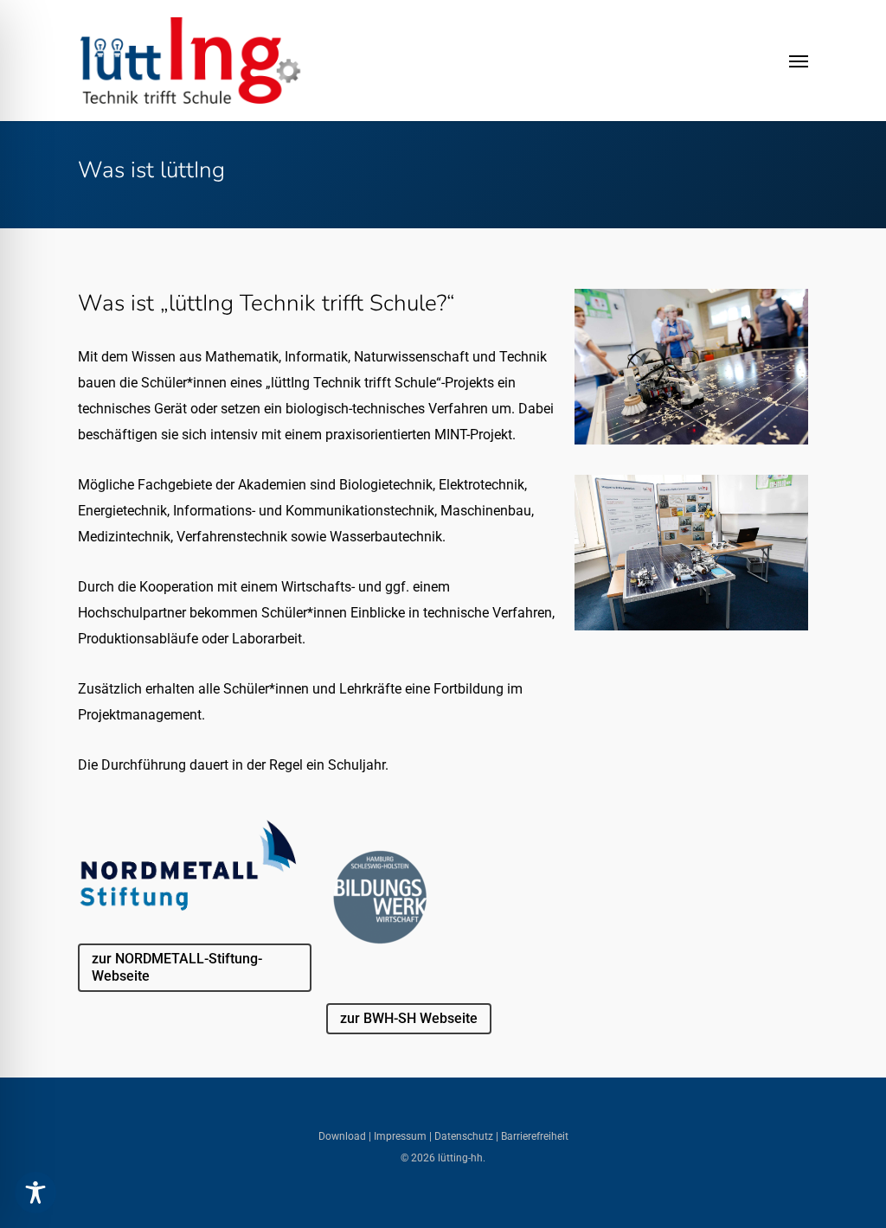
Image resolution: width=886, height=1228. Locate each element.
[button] (798, 60)
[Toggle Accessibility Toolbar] (35, 1192)
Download (343, 1136)
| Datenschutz (461, 1136)
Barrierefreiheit (534, 1136)
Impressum (399, 1136)
